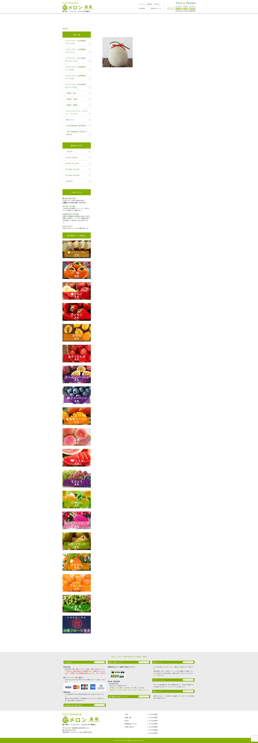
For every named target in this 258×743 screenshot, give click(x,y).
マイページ (142, 4)
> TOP (126, 714)
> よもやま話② (152, 717)
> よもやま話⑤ (152, 727)
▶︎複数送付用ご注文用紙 (70, 214)
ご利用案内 (142, 8)
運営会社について (156, 8)
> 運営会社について (130, 724)
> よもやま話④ (152, 724)
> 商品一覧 (127, 717)
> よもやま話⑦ (152, 733)
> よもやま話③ (152, 720)
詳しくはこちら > (99, 662)
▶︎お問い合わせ (67, 226)
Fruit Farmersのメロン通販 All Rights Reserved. (129, 740)
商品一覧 (76, 34)
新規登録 (149, 4)
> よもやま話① (152, 714)
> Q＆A (126, 720)
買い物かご (157, 4)
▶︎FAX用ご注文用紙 (68, 206)
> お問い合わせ (129, 727)
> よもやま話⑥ (152, 730)
